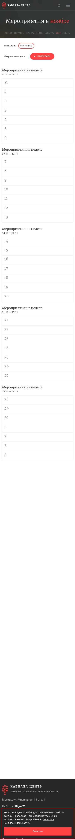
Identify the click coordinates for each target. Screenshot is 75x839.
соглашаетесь (41, 816)
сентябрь (19, 33)
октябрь (30, 33)
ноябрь (40, 33)
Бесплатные (26, 46)
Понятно (38, 831)
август (8, 33)
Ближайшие (10, 46)
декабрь (50, 33)
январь (66, 33)
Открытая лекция (13, 56)
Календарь (44, 56)
